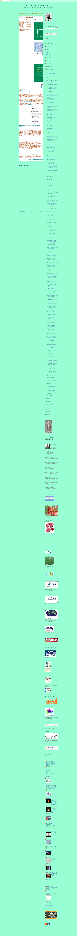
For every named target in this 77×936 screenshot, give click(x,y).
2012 (47, 409)
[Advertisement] (28, 202)
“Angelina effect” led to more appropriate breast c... (52, 212)
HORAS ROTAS (49, 798)
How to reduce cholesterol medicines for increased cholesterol (54, 897)
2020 (47, 54)
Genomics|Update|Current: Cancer (52, 182)
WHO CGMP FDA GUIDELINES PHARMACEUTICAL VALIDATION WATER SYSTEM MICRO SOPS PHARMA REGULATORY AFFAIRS (52, 829)
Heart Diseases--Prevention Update (52, 344)
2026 (47, 44)
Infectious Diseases (50, 177)
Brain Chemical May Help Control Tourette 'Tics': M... (52, 323)
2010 (47, 412)
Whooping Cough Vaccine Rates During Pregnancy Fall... (52, 309)
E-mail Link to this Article (35, 117)
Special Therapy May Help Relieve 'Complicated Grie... (52, 331)
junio (48, 398)
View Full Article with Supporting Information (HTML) (37, 128)
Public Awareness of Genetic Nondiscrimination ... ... (51, 235)
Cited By (20, 126)
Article (24, 125)
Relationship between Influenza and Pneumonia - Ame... (52, 253)
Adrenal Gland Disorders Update (52, 351)
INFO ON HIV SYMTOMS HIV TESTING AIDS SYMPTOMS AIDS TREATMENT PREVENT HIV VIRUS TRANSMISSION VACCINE (51, 892)
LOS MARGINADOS (49, 767)
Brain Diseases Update (50, 393)
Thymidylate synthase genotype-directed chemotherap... (52, 244)
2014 (47, 63)
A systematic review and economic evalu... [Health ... (52, 217)
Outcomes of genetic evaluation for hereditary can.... (52, 204)
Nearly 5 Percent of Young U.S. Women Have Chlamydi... (52, 312)
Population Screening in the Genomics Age (51, 271)
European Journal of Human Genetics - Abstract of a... (51, 220)
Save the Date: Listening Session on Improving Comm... (52, 142)
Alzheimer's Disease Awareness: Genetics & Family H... (52, 266)
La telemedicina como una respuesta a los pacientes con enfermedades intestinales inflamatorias (54, 818)
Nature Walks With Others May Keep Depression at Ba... (52, 301)
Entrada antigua (40, 211)
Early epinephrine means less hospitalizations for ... (51, 391)
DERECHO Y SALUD (50, 791)
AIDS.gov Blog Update (51, 85)
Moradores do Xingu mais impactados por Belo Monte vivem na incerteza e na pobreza (51, 882)
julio (48, 396)
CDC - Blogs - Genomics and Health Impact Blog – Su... (51, 277)
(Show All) (28, 91)
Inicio (32, 211)
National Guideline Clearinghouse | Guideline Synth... (52, 99)
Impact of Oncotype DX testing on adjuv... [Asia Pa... (52, 206)
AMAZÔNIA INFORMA (50, 880)
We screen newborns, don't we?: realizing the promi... (52, 167)
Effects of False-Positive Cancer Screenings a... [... (52, 209)
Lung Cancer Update (50, 377)
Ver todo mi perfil (49, 491)
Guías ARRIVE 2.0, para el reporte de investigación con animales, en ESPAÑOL (54, 781)
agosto (48, 395)
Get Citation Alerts (35, 120)
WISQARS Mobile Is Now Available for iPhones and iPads (52, 75)
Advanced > (33, 111)
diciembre (49, 64)
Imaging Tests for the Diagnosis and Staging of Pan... (52, 145)
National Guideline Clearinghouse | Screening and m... (52, 115)
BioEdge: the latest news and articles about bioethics (51, 337)
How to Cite (20, 93)
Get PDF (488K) (34, 115)
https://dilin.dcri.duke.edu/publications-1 (25, 101)
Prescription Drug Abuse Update (52, 380)
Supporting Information (36, 125)
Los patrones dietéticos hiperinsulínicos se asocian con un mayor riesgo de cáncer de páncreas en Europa (52, 787)
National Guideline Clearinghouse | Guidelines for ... (52, 107)
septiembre (49, 69)
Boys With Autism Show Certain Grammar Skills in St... (52, 326)
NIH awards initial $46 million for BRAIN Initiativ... (52, 81)
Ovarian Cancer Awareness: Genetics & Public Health (51, 259)
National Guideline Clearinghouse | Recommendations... (52, 104)
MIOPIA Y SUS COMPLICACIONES (54, 841)
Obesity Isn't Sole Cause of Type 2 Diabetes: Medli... (52, 334)
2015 (47, 62)
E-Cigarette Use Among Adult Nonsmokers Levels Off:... (52, 307)
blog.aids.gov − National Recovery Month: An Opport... (52, 84)
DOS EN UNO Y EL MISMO (50, 825)
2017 (47, 58)
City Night (52, 851)
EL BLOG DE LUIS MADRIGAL (49, 824)
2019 (47, 55)
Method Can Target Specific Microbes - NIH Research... (52, 153)
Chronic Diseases (50, 181)
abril (48, 401)
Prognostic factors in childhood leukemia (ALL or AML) (52, 386)
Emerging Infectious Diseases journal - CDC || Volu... (52, 356)
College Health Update (51, 350)
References (29, 125)
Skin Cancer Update (50, 353)
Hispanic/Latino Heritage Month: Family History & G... (52, 263)
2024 (47, 48)
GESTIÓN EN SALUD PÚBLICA (52, 756)
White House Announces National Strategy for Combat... (52, 296)
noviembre (49, 66)
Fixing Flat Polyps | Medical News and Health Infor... (52, 185)
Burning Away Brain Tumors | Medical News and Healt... (52, 187)
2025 (47, 46)
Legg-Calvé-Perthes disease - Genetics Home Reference (51, 348)
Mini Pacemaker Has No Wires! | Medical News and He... (52, 190)
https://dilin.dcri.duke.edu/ (28, 104)
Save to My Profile (35, 116)
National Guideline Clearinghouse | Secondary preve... (52, 112)
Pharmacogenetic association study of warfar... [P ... (51, 174)
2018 (47, 57)
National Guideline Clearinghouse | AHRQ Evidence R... (52, 137)
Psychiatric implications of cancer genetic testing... (52, 198)
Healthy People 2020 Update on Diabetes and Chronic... (52, 160)
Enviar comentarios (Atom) (27, 213)
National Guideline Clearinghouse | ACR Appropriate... (52, 91)
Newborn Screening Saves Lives (52, 261)
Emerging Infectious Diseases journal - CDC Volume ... (52, 364)
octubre (48, 68)
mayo (48, 399)
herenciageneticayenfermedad (51, 785)
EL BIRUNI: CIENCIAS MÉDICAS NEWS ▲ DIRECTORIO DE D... (51, 72)
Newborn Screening (50, 176)
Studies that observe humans (51, 378)
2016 (47, 60)
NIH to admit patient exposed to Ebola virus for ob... (52, 196)
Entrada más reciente (22, 211)
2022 (47, 51)
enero (48, 406)
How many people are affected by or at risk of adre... (52, 388)
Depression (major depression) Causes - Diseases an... (52, 274)
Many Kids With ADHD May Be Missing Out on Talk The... (52, 329)
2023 (47, 49)
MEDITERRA (48, 902)
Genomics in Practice (50, 179)
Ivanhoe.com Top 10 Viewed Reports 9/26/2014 (51, 339)
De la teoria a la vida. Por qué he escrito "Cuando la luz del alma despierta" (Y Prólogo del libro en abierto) (54, 810)
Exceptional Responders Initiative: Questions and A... (52, 224)
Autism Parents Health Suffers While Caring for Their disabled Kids (54, 867)
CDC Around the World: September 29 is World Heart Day (52, 157)
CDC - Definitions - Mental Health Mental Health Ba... (52, 285)
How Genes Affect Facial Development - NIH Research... (52, 148)
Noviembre (48, 847)
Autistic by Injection (49, 865)
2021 (47, 52)
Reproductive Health (50, 172)
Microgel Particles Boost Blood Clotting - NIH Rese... (52, 151)
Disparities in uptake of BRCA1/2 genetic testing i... (52, 215)
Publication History (33, 93)
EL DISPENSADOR (49, 761)
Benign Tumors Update (51, 381)
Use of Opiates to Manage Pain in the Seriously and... (52, 248)
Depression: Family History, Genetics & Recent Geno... (51, 279)
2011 (47, 411)
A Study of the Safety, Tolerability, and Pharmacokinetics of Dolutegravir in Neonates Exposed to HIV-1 (51, 757)
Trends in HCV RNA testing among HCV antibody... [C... (52, 233)
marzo (48, 403)
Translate (52, 35)
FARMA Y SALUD (49, 886)
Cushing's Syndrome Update (51, 375)
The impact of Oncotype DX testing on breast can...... (51, 230)
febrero (48, 404)
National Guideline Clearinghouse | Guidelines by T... (52, 121)
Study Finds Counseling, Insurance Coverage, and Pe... (52, 227)
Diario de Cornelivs (49, 806)
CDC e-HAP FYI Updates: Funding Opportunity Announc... (51, 163)
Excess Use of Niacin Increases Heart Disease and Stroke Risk (54, 834)
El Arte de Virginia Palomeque (51, 850)
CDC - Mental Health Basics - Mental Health (52, 288)
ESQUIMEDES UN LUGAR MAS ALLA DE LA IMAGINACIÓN (52, 873)
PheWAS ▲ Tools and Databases (52, 168)
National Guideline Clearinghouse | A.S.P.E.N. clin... (52, 101)
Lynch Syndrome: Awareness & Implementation (52, 256)
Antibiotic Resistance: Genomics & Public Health (52, 293)
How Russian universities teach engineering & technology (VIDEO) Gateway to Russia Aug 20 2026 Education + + (51, 764)
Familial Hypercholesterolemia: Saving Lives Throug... (52, 290)
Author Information (26, 93)
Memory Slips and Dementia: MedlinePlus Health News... (52, 299)
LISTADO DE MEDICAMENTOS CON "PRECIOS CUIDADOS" (51, 888)
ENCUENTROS (49, 857)
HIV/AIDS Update (50, 383)
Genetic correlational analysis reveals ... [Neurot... (52, 238)
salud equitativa (55, 444)
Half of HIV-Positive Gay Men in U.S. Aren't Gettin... (52, 320)
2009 (47, 414)
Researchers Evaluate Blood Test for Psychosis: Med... (52, 315)
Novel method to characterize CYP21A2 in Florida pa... (52, 241)
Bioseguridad (48, 778)
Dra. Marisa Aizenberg (50, 815)
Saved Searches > (39, 111)
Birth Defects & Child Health (51, 222)
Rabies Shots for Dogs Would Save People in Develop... (52, 318)
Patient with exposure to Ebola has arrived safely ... (52, 193)
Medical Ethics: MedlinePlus (52, 245)
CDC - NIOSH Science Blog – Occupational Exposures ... (52, 88)
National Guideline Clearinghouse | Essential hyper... (52, 118)
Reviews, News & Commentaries (52, 170)
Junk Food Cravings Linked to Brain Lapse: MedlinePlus (52, 304)
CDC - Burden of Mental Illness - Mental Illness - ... (52, 282)
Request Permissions (35, 121)
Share (32, 123)
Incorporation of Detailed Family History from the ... (52, 201)
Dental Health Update (50, 346)
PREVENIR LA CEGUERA (51, 839)
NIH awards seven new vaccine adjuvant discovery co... (52, 78)
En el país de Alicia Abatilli (51, 846)
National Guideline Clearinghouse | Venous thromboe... (52, 110)
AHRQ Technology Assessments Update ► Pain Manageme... (52, 342)
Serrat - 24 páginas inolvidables (53, 859)
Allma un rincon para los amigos (52, 903)
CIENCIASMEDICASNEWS (38, 5)
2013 (47, 408)
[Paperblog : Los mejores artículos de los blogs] (48, 552)
